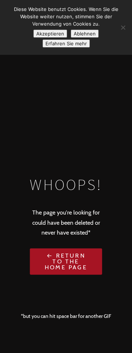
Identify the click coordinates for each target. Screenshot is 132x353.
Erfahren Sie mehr (66, 43)
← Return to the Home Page (66, 261)
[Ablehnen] (122, 27)
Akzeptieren (50, 34)
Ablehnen (85, 34)
